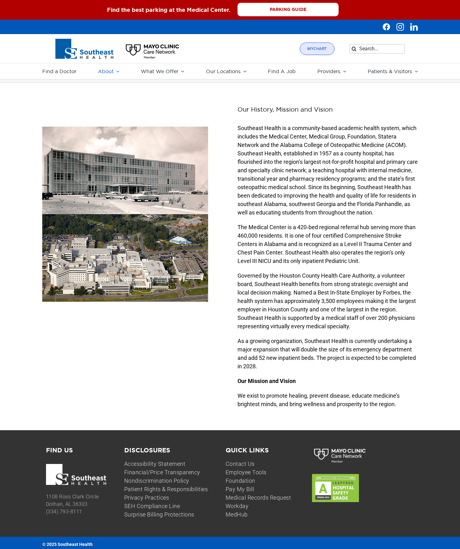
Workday (237, 506)
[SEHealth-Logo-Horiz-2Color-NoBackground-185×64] (84, 41)
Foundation (240, 480)
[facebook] (386, 27)
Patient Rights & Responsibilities (166, 489)
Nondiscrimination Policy (156, 480)
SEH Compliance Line (152, 506)
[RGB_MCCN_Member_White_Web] (340, 449)
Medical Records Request (258, 497)
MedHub (237, 514)
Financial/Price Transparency (162, 472)
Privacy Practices (146, 497)
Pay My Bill (240, 489)
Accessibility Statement (155, 464)
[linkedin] (414, 27)
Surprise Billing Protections (159, 514)
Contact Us (240, 464)
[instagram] (400, 27)
